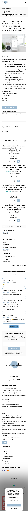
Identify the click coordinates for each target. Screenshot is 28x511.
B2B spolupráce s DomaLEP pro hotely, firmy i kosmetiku (14, 396)
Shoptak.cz (22, 493)
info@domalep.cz (15, 376)
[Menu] (25, 2)
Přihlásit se (14, 348)
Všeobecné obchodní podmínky (10, 409)
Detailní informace (7, 91)
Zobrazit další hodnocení (19, 265)
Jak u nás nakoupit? (7, 402)
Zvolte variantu (9, 107)
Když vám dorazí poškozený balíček (11, 390)
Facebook (12, 373)
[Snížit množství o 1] (9, 161)
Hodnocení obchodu (14, 271)
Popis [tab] (15, 141)
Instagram (16, 373)
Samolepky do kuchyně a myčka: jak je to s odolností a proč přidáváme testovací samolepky (13, 417)
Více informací (14, 500)
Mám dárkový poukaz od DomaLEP (11, 388)
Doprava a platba (6, 399)
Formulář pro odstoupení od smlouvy (12, 406)
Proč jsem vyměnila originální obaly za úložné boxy (14, 430)
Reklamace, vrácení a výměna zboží (11, 393)
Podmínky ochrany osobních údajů (11, 404)
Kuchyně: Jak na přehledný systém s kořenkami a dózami (11, 438)
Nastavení (14, 508)
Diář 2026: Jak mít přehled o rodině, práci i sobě (13, 426)
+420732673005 (15, 379)
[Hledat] (19, 2)
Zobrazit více (14, 327)
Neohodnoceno (13, 93)
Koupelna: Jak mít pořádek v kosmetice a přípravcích (13, 434)
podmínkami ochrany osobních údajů (14, 353)
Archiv (4, 442)
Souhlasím (15, 505)
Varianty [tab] (8, 141)
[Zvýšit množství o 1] (14, 161)
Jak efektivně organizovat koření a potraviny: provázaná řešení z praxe (14, 422)
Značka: (6, 95)
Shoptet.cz (14, 478)
